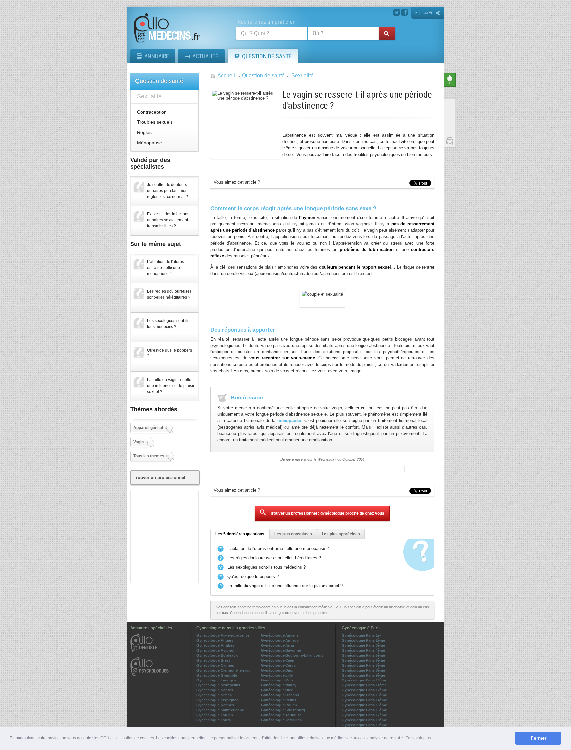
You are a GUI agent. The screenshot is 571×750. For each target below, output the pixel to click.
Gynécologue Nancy (278, 685)
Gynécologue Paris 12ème (364, 690)
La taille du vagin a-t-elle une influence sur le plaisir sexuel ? (285, 585)
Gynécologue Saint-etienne (220, 710)
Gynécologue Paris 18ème (364, 720)
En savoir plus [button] (418, 738)
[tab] (239, 534)
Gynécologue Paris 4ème (363, 650)
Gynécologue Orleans (280, 695)
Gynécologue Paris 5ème (363, 655)
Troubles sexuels (154, 122)
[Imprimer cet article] (450, 141)
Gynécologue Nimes (214, 695)
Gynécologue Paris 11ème (364, 685)
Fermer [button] (538, 738)
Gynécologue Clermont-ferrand (223, 670)
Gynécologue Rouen (279, 705)
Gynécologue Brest (213, 660)
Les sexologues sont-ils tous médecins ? (266, 567)
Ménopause (149, 142)
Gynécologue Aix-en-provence (222, 635)
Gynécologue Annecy (280, 640)
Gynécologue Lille (277, 675)
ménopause (289, 420)
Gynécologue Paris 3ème (363, 645)
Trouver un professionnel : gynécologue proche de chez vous (326, 513)
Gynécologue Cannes (215, 665)
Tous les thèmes (148, 456)
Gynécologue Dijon (278, 670)
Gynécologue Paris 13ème (364, 695)
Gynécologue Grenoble (216, 675)
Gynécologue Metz (277, 680)
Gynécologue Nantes (214, 690)
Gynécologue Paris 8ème (363, 670)
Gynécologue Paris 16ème (364, 710)
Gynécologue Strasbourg (283, 710)
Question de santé (267, 56)
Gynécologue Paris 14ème (364, 700)
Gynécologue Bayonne (281, 650)
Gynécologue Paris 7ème (363, 665)
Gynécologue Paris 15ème (364, 705)
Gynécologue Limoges (216, 680)
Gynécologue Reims (278, 700)
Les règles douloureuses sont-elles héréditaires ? (274, 557)
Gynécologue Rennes (215, 705)
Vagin (138, 442)
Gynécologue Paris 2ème (363, 640)
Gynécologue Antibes (215, 645)
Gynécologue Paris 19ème (364, 725)
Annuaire (156, 56)
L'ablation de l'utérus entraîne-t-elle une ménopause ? (278, 548)
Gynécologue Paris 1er (361, 635)
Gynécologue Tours (213, 720)
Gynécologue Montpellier (218, 685)
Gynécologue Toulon (214, 715)
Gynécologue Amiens (280, 635)
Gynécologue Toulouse (281, 715)
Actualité (205, 56)
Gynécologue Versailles (281, 720)
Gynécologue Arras (278, 645)
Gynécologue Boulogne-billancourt (292, 655)
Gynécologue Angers (214, 640)
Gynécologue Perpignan (217, 700)
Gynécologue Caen (277, 660)
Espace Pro (425, 12)
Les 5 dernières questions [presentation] (239, 534)
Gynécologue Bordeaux (217, 655)
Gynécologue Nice (277, 690)
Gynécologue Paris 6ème (363, 660)
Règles (144, 132)
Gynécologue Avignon (216, 650)
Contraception (152, 112)
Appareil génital (148, 427)
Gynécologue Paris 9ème (363, 675)
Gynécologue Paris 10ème (364, 680)
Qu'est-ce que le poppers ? (253, 576)
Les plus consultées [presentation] (293, 534)
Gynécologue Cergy (278, 665)
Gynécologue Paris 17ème (364, 715)
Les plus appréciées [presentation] (341, 534)
